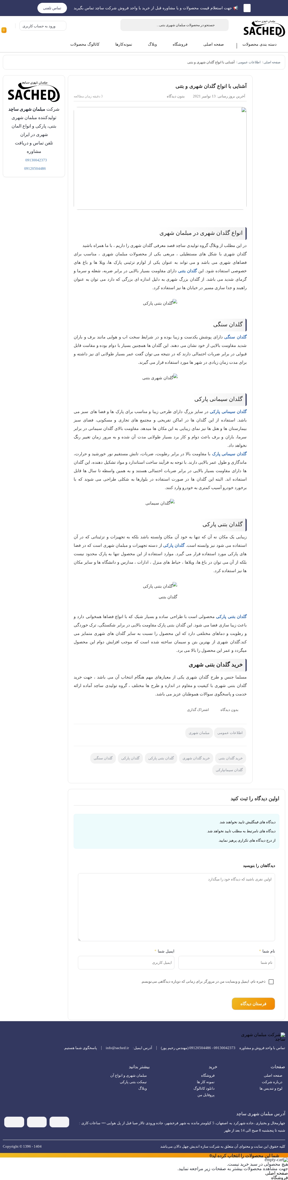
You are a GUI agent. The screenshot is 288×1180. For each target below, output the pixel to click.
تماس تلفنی (52, 8)
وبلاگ (142, 1088)
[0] (9, 25)
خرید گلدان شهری (196, 758)
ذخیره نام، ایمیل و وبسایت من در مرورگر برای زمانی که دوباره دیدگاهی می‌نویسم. (203, 981)
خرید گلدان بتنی (231, 758)
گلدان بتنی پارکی (231, 616)
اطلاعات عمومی (249, 62)
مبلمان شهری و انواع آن (128, 1075)
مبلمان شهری (199, 733)
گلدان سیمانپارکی (229, 770)
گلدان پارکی (173, 545)
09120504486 (35, 168)
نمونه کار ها (206, 1082)
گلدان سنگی (235, 337)
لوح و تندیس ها (271, 1088)
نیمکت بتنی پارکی (133, 1082)
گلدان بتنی (187, 271)
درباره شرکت (272, 1082)
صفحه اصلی (272, 62)
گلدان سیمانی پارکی (228, 411)
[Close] (207, 1155)
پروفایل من (206, 1095)
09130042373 (36, 160)
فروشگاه (208, 1075)
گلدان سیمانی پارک (229, 454)
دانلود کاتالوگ (204, 1088)
